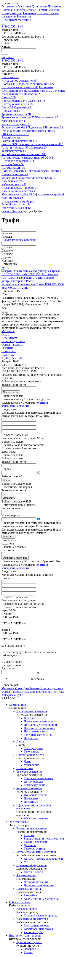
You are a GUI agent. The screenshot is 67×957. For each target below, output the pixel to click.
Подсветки (32, 94)
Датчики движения (14, 171)
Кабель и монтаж (20, 902)
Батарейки (9, 177)
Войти (6, 480)
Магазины (24, 6)
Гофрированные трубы (48, 194)
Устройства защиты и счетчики (23, 154)
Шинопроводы (46, 117)
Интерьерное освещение (19, 80)
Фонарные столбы (14, 127)
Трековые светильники (17, 117)
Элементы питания (14, 174)
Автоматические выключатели (22, 157)
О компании (9, 6)
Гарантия (53, 9)
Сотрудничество (11, 13)
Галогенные (35, 100)
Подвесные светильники (36, 84)
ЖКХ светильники (15, 134)
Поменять (8, 536)
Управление (22, 107)
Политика (29, 13)
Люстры (9, 84)
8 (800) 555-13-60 (12, 26)
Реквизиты (24, 16)
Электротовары (19, 821)
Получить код (10, 392)
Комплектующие (14, 120)
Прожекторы (10, 110)
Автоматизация (13, 167)
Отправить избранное (15, 557)
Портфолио (55, 6)
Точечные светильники (38, 734)
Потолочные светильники (19, 87)
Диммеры (39, 147)
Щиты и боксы (12, 164)
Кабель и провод (13, 184)
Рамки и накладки (15, 147)
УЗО (49, 157)
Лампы (8, 97)
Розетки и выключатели (20, 140)
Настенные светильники (39, 728)
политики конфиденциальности (24, 404)
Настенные (54, 127)
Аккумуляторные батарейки (37, 177)
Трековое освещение (16, 114)
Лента (7, 107)
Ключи (24, 207)
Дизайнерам (39, 6)
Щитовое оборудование (18, 160)
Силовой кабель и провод (19, 187)
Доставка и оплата (13, 9)
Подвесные (36, 127)
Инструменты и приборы (25, 935)
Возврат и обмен (36, 9)
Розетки (9, 144)
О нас (5, 334)
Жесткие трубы (12, 197)
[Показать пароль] (38, 472)
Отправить (9, 498)
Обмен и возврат (12, 344)
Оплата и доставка (13, 341)
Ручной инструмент (16, 204)
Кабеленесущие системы (19, 191)
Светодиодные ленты (17, 104)
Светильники (17, 704)
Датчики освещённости (45, 171)
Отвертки (9, 207)
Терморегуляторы (13, 150)
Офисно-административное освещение (28, 130)
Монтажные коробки (16, 194)
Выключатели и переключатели (40, 144)
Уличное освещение (16, 124)
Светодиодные (13, 100)
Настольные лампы (38, 90)
